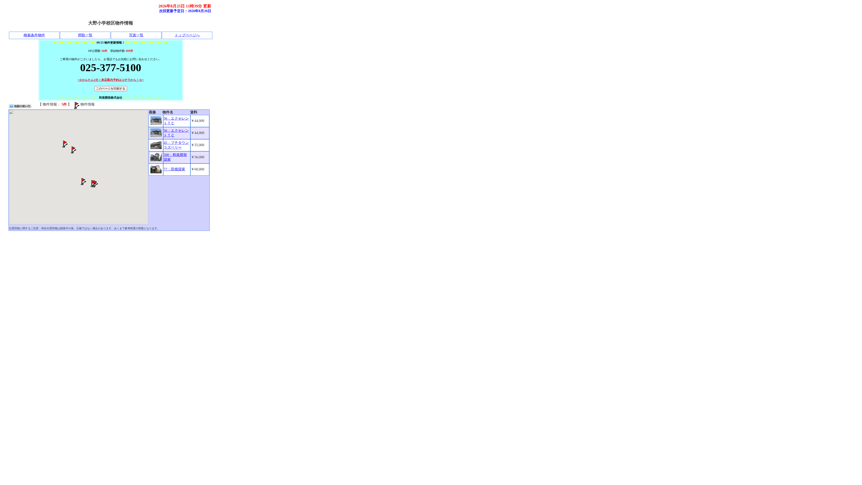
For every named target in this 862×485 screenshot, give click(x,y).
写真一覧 (136, 35)
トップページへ (187, 35)
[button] (94, 183)
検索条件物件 (34, 35)
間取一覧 (85, 35)
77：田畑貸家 (174, 169)
